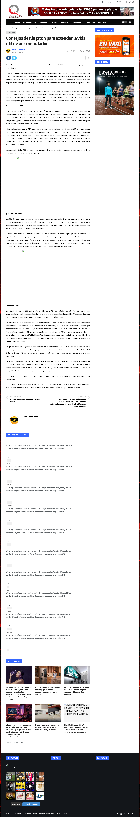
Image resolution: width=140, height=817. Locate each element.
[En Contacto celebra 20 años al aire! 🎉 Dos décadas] (30, 776)
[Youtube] (133, 2)
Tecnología (11, 32)
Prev (9, 742)
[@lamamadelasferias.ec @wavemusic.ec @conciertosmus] (40, 796)
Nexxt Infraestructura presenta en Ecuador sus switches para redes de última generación (47, 727)
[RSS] (128, 813)
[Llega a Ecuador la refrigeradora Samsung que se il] (40, 776)
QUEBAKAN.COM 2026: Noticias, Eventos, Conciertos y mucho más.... (33, 814)
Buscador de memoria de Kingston (24, 376)
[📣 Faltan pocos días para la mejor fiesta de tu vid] (20, 776)
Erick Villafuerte (18, 49)
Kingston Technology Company (18, 97)
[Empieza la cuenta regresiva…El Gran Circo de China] (30, 786)
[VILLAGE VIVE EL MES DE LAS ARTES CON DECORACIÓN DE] (20, 796)
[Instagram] (125, 813)
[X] (132, 813)
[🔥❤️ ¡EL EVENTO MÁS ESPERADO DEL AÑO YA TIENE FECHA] (10, 796)
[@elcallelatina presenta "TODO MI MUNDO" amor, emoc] (10, 786)
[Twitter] (129, 2)
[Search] (130, 22)
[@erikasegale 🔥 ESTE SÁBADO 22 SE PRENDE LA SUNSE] (10, 776)
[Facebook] (126, 2)
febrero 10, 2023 (17, 52)
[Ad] (81, 11)
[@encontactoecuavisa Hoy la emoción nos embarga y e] (40, 786)
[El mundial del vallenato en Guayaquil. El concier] (20, 786)
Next (15, 742)
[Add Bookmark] (87, 58)
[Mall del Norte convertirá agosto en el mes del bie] (30, 796)
